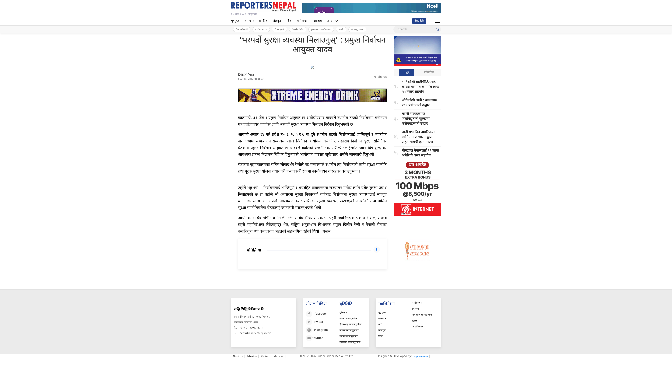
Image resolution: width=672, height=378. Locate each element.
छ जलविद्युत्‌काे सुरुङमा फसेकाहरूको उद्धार (416, 119)
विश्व (289, 21)
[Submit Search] (437, 29)
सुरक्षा (415, 321)
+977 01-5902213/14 (251, 328)
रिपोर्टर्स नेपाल (246, 75)
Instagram (321, 330)
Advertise (252, 356)
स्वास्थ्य (318, 21)
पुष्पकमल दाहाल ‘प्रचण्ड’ (321, 29)
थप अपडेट (417, 165)
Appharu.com (421, 356)
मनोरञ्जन (303, 21)
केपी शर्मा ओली (242, 29)
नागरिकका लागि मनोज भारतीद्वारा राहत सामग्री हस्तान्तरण (418, 137)
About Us (238, 356)
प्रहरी (341, 29)
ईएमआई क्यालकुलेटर (351, 325)
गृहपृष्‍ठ (235, 21)
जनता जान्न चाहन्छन (422, 315)
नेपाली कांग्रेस (297, 29)
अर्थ (380, 325)
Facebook (321, 314)
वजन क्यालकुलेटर (349, 336)
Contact (265, 356)
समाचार (249, 21)
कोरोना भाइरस (261, 29)
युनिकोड (344, 313)
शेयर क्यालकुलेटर (348, 319)
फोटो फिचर (417, 327)
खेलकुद (276, 21)
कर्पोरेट (263, 21)
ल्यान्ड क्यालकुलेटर (349, 330)
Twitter (318, 322)
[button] (437, 21)
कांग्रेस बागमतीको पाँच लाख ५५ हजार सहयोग (420, 87)
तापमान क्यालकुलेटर (350, 342)
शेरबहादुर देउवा (357, 29)
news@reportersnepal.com (255, 333)
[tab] (406, 73)
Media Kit (279, 356)
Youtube (317, 338)
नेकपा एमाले (279, 29)
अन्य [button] (329, 21)
